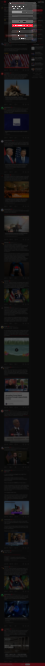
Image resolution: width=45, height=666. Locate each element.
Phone (28, 12)
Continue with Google (23, 31)
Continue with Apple (23, 35)
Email (18, 12)
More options (23, 38)
